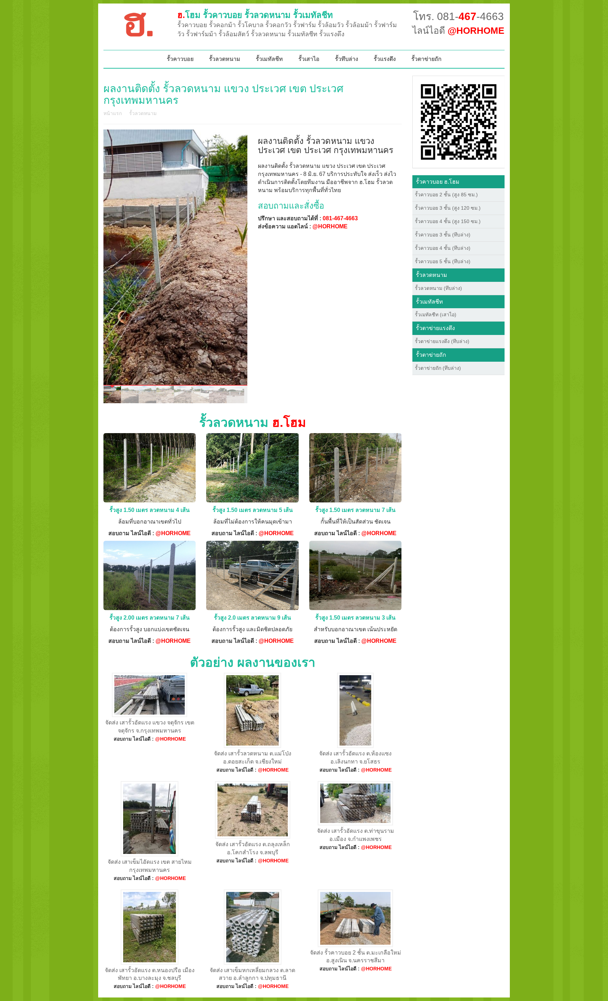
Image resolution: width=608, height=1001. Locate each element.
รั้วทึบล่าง (346, 59)
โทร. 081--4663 (458, 16)
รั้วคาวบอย (180, 59)
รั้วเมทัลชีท (269, 59)
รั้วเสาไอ (308, 59)
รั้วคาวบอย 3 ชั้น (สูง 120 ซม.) (448, 208)
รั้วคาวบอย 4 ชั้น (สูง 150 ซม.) (448, 221)
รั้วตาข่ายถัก (426, 59)
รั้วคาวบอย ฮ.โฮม (438, 182)
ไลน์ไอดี (458, 30)
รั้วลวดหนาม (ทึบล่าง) (438, 288)
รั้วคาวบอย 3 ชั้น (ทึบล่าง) (442, 234)
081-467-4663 (340, 218)
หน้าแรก (112, 113)
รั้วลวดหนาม (224, 59)
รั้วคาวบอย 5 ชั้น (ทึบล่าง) (442, 261)
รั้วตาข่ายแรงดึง (435, 328)
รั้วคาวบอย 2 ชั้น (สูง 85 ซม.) (446, 194)
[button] (459, 121)
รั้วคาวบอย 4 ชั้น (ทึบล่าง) (442, 248)
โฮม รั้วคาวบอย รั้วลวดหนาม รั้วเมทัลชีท (255, 15)
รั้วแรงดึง (385, 59)
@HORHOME (330, 226)
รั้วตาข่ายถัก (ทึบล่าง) (438, 368)
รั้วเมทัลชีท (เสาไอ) (435, 314)
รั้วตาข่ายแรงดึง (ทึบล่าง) (442, 341)
